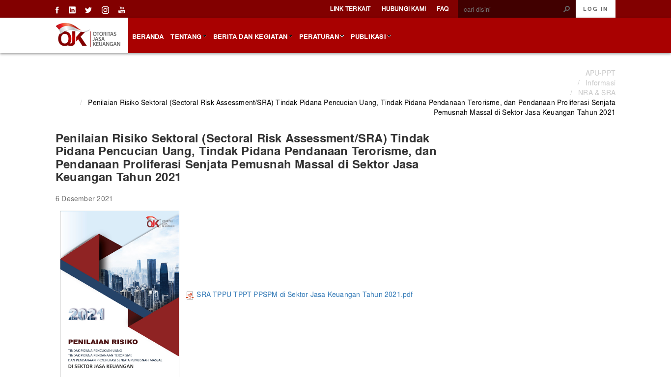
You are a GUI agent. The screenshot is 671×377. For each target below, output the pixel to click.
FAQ (442, 8)
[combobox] (513, 9)
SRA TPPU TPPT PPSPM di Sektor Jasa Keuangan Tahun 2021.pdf (304, 294)
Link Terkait (350, 8)
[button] (566, 8)
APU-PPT (600, 73)
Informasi (600, 82)
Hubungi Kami (404, 8)
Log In (595, 9)
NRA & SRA (596, 92)
